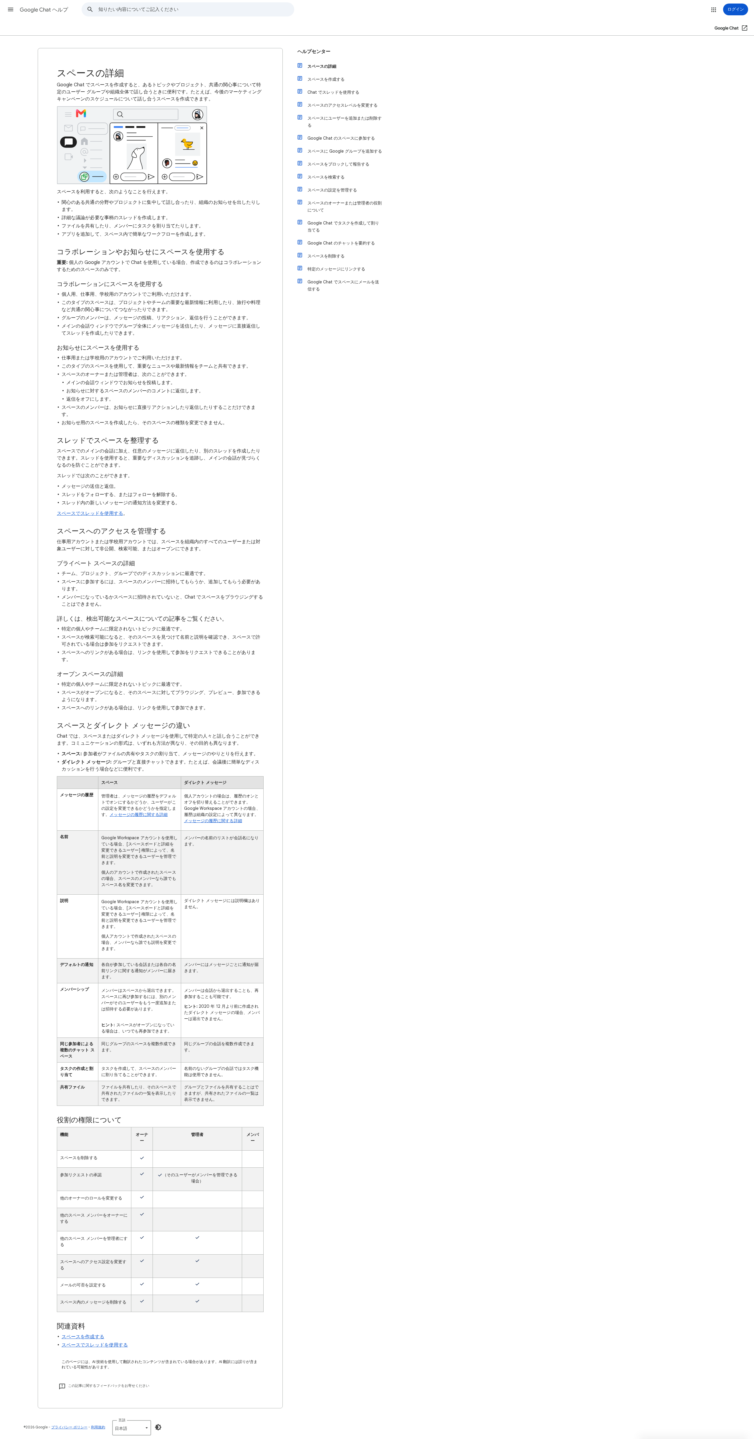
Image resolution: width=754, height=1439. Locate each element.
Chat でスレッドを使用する (333, 92)
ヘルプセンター (313, 51)
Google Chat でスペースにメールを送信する (343, 285)
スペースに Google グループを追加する (344, 151)
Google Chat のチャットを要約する (341, 243)
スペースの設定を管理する (332, 190)
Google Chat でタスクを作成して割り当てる (343, 226)
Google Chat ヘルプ (44, 9)
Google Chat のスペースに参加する (341, 138)
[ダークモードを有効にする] (158, 1427)
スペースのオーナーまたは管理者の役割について (344, 206)
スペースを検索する (326, 177)
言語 (121, 1420)
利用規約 (98, 1427)
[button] (11, 9)
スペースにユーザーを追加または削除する (344, 121)
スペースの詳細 (321, 66)
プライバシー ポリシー (69, 1427)
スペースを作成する (83, 1337)
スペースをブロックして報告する (338, 164)
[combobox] (196, 9)
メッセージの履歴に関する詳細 (139, 814)
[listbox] (131, 1427)
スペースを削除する (326, 256)
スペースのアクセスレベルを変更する (342, 105)
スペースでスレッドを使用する (90, 513)
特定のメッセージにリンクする (336, 269)
